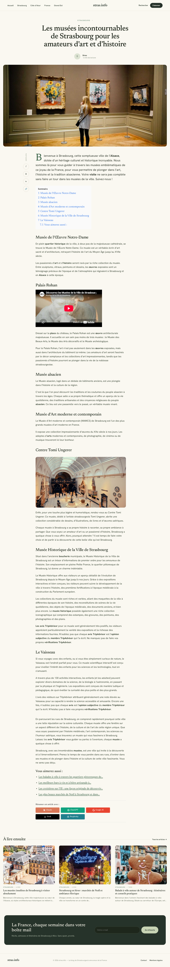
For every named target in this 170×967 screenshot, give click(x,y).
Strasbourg (22, 5)
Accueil (10, 5)
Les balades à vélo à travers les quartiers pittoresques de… (71, 777)
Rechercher (143, 5)
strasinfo (100, 5)
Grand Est (58, 5)
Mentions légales (156, 960)
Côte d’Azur (35, 5)
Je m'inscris (150, 930)
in (26, 181)
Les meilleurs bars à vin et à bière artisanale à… (65, 782)
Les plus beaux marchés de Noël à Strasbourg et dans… (69, 794)
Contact (144, 960)
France (47, 5)
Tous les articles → (159, 839)
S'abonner (156, 5)
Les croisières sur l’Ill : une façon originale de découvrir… (71, 788)
